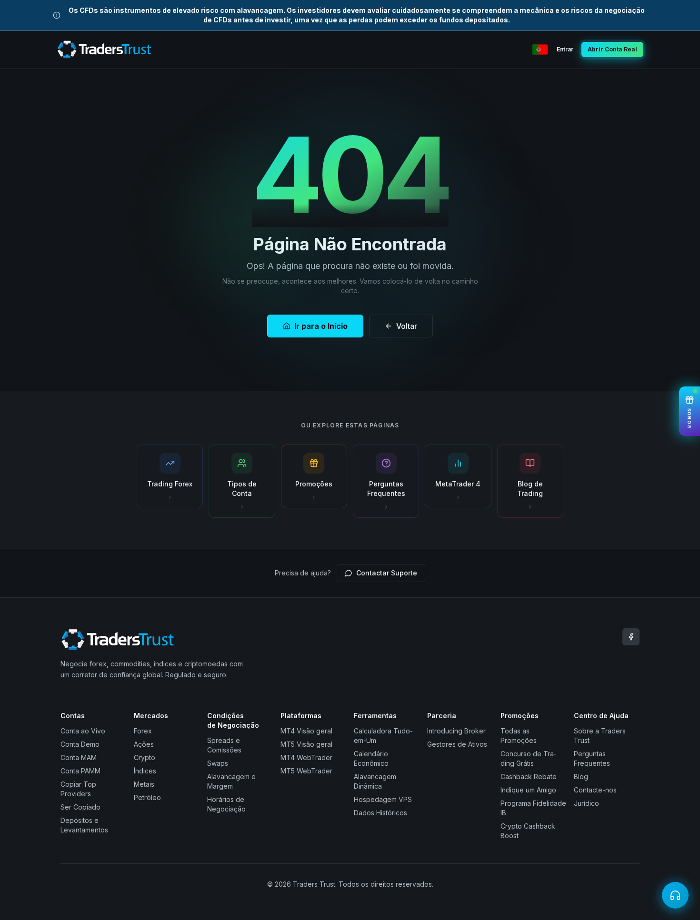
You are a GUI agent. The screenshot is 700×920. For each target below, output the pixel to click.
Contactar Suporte (386, 573)
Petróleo (147, 797)
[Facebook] (631, 636)
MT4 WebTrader (306, 757)
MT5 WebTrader (306, 771)
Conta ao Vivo (82, 731)
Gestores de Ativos (457, 744)
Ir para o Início (321, 326)
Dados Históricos (380, 813)
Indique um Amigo (528, 790)
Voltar (406, 326)
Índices (145, 771)
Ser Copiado (80, 807)
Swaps (217, 763)
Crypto (144, 757)
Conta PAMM (80, 771)
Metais (144, 784)
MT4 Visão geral (306, 731)
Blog (581, 776)
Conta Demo (80, 744)
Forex (143, 731)
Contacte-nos (595, 790)
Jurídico (586, 803)
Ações (144, 744)
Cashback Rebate (528, 776)
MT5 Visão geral (306, 744)
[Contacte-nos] (675, 895)
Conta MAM (78, 757)
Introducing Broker (456, 731)
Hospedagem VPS (383, 799)
